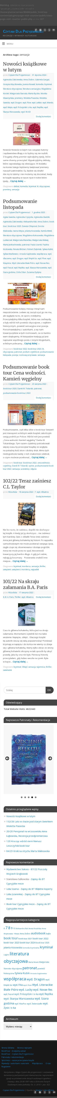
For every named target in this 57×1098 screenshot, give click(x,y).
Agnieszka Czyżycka (24, 217)
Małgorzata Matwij (40, 240)
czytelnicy (7, 465)
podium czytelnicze (31, 352)
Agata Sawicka (9, 217)
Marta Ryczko (34, 93)
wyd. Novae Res (42, 263)
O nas (48, 1063)
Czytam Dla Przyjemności (23, 31)
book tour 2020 (10, 388)
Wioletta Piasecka (31, 98)
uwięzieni (7, 569)
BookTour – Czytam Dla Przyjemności (18, 1054)
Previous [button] (7, 758)
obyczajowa (17, 968)
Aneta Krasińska (35, 928)
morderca (26, 566)
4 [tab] (32, 797)
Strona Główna (8, 1048)
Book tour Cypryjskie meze (20, 904)
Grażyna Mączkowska (12, 84)
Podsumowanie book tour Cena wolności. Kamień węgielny (26, 373)
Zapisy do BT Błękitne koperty (36, 888)
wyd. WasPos (20, 1003)
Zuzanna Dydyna (34, 272)
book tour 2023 (14, 226)
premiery (19, 98)
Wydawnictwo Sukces (17, 869)
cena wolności (44, 462)
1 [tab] (21, 797)
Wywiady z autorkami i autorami (15, 1063)
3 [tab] (28, 797)
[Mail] (53, 30)
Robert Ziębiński (34, 249)
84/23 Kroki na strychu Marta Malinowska (28, 851)
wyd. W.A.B (26, 112)
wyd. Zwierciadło (34, 1003)
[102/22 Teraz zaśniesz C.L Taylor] (28, 514)
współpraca (42, 254)
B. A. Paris (9, 597)
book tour (18, 462)
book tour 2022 (20, 349)
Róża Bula (13, 492)
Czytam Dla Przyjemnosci (19, 75)
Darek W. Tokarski (25, 388)
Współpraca (37, 1063)
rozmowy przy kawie (28, 355)
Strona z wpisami (24, 1048)
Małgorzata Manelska (22, 240)
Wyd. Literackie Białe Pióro (23, 263)
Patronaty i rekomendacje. (13, 1057)
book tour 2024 (27, 942)
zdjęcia (33, 469)
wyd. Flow (27, 102)
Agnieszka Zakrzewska (12, 79)
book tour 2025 (42, 942)
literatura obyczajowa (12, 89)
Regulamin (6, 1066)
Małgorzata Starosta (18, 93)
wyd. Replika (38, 107)
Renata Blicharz (19, 249)
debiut (16, 186)
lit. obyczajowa (43, 186)
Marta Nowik (33, 962)
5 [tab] (35, 797)
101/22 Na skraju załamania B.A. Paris (25, 584)
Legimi (6, 955)
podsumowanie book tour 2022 (17, 393)
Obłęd (24, 667)
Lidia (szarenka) (14, 894)
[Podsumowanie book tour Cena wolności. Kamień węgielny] (28, 415)
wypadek (35, 569)
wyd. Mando (48, 102)
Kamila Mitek (46, 231)
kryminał (48, 84)
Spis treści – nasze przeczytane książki (18, 1060)
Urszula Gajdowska (27, 254)
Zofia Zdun (21, 272)
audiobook (38, 933)
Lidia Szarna (12, 888)
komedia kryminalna (31, 948)
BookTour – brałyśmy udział (14, 1051)
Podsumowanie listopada (20, 204)
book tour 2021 (25, 938)
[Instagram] (40, 30)
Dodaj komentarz (43, 116)
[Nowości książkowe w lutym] (28, 134)
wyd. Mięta (7, 107)
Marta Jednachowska (12, 244)
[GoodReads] (44, 30)
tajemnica (41, 667)
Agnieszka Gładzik (42, 217)
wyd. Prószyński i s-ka (22, 107)
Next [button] (50, 758)
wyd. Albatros (43, 492)
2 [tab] (25, 797)
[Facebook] (35, 30)
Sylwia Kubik (47, 249)
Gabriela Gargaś (42, 79)
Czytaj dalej (18, 181)
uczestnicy (25, 469)
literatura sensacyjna (32, 89)
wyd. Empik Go (30, 258)
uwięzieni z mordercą (21, 569)
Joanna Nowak (29, 84)
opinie (31, 465)
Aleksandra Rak (30, 221)
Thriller (18, 597)
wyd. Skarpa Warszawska (36, 267)
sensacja (15, 189)
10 (14, 928)
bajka (48, 933)
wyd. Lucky (26, 989)
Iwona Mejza (18, 231)
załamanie (7, 670)
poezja (15, 355)
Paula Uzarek (36, 244)
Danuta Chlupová (29, 226)
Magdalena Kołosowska (33, 235)
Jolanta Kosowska (32, 231)
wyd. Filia (18, 985)
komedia (39, 84)
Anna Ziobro (28, 79)
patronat (26, 244)
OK (48, 690)
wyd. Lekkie (37, 102)
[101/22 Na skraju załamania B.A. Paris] (28, 615)
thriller (42, 566)
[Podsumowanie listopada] (28, 294)
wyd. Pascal (8, 267)
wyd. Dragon (16, 102)
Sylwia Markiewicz (10, 254)
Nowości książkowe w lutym (20, 816)
